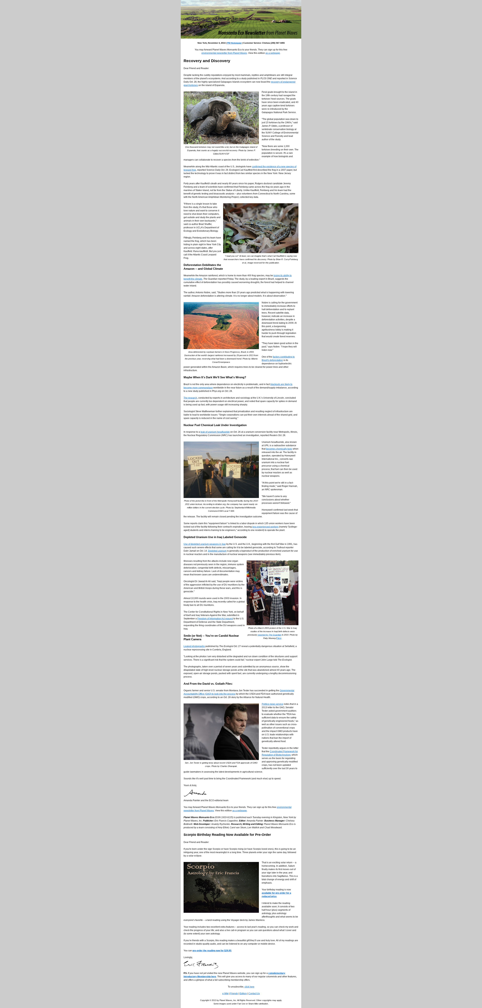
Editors (243, 993)
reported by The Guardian (269, 635)
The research (190, 398)
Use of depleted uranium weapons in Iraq (205, 544)
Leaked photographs (194, 646)
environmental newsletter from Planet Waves (224, 53)
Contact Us (254, 993)
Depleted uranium (217, 551)
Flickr (278, 638)
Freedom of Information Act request (215, 618)
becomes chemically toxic (279, 449)
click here (249, 986)
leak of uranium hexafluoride (215, 432)
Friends (234, 993)
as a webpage (272, 53)
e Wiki (225, 993)
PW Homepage (234, 43)
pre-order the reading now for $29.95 (211, 950)
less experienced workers (265, 526)
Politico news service (272, 704)
